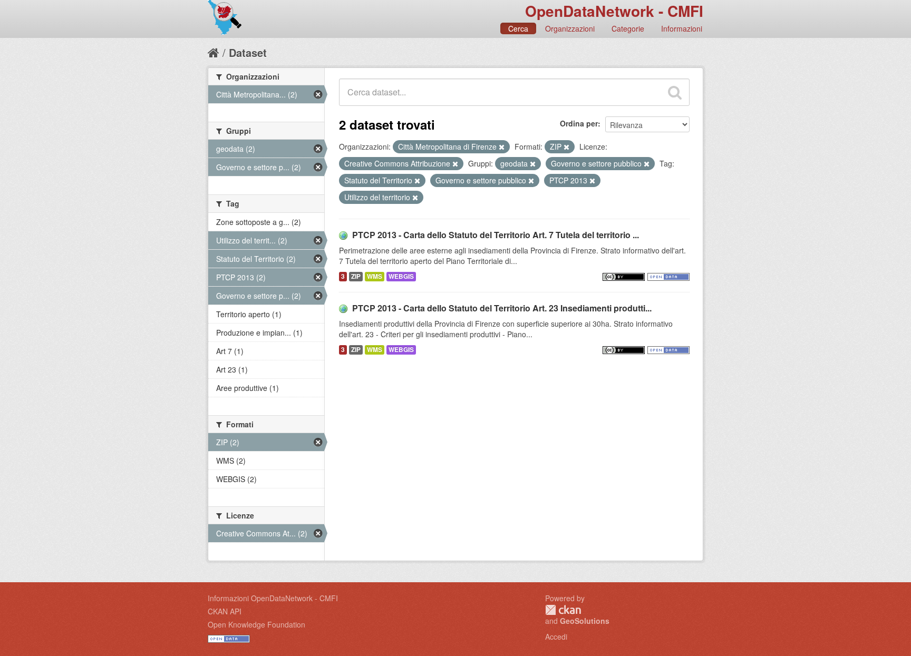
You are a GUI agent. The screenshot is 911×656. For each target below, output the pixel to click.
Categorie (628, 28)
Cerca (518, 28)
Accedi (556, 636)
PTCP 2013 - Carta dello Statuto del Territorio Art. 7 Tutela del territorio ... (495, 235)
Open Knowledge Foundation (256, 624)
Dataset (248, 52)
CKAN (563, 609)
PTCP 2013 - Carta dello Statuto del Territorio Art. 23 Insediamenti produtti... (502, 308)
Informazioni (681, 28)
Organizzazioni (570, 28)
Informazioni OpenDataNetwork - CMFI (273, 598)
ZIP (356, 276)
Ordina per (579, 123)
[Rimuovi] (502, 147)
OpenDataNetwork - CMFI (614, 11)
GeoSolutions (584, 620)
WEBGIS (401, 276)
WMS (374, 276)
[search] (675, 92)
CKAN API (224, 611)
